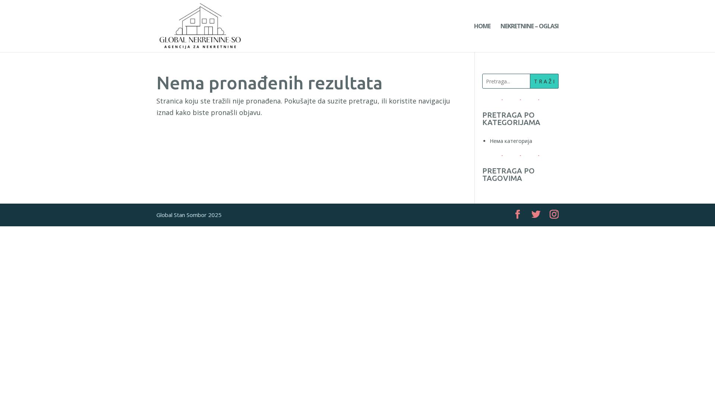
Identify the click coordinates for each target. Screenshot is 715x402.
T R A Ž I (544, 81)
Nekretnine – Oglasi (529, 26)
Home (482, 26)
